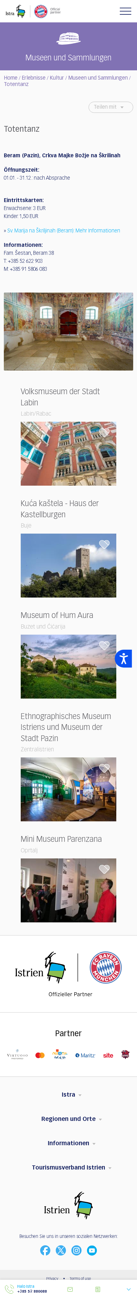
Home (11, 78)
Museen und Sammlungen (98, 78)
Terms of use (80, 1279)
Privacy (52, 1279)
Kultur (57, 78)
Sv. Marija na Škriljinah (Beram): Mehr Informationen (63, 231)
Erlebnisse (34, 78)
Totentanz (16, 84)
